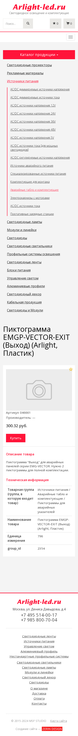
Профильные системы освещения (33, 254)
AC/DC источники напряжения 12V (33, 105)
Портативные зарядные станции (32, 214)
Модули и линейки (21, 230)
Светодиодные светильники (29, 246)
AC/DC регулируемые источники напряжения (40, 157)
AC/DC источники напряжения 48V (33, 129)
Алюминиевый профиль (39, 651)
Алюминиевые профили (26, 286)
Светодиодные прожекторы (29, 65)
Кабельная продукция (24, 302)
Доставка (39, 693)
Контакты (39, 703)
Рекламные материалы (25, 73)
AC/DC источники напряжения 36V (33, 121)
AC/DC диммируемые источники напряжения (40, 89)
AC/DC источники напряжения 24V (33, 113)
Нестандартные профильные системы (39, 656)
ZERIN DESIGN (52, 729)
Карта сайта (58, 721)
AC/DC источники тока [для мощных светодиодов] (34, 148)
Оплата (39, 698)
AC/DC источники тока (25, 206)
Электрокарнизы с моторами (30, 198)
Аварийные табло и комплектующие (34, 190)
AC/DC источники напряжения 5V (32, 138)
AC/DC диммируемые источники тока (35, 97)
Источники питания (22, 81)
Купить (15, 438)
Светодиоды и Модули (25, 310)
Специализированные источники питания (38, 174)
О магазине (39, 688)
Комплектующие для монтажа (30, 182)
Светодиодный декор (24, 294)
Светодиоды (17, 238)
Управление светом (22, 278)
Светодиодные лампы (24, 222)
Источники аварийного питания (31, 165)
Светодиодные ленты (24, 262)
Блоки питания (19, 270)
